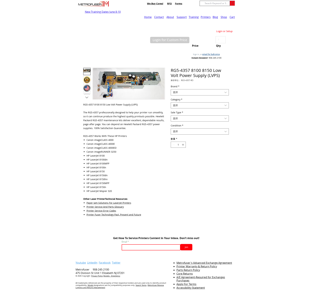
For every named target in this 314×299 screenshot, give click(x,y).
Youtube (81, 262)
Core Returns (184, 273)
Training (194, 17)
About (170, 17)
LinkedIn (92, 262)
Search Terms (141, 285)
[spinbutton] (178, 145)
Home (148, 17)
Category (176, 99)
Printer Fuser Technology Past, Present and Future (114, 214)
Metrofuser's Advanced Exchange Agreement (204, 263)
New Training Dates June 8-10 (103, 12)
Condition (177, 125)
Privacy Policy (97, 276)
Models (107, 276)
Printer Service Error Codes (101, 210)
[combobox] (200, 92)
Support (182, 17)
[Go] (232, 3)
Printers (206, 17)
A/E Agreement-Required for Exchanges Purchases (200, 278)
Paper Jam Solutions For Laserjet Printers (109, 202)
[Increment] (183, 145)
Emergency (115, 276)
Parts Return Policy (188, 270)
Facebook (105, 262)
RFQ (169, 3)
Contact (159, 17)
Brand (175, 86)
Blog (215, 17)
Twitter (116, 262)
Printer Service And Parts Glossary (105, 206)
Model (91, 285)
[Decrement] (173, 145)
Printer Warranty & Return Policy (196, 266)
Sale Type (177, 112)
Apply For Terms (186, 284)
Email (125, 242)
